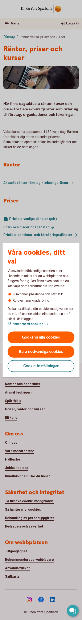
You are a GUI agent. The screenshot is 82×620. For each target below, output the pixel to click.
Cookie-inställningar (41, 366)
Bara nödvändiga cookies (41, 351)
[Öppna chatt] (73, 611)
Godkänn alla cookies (41, 337)
